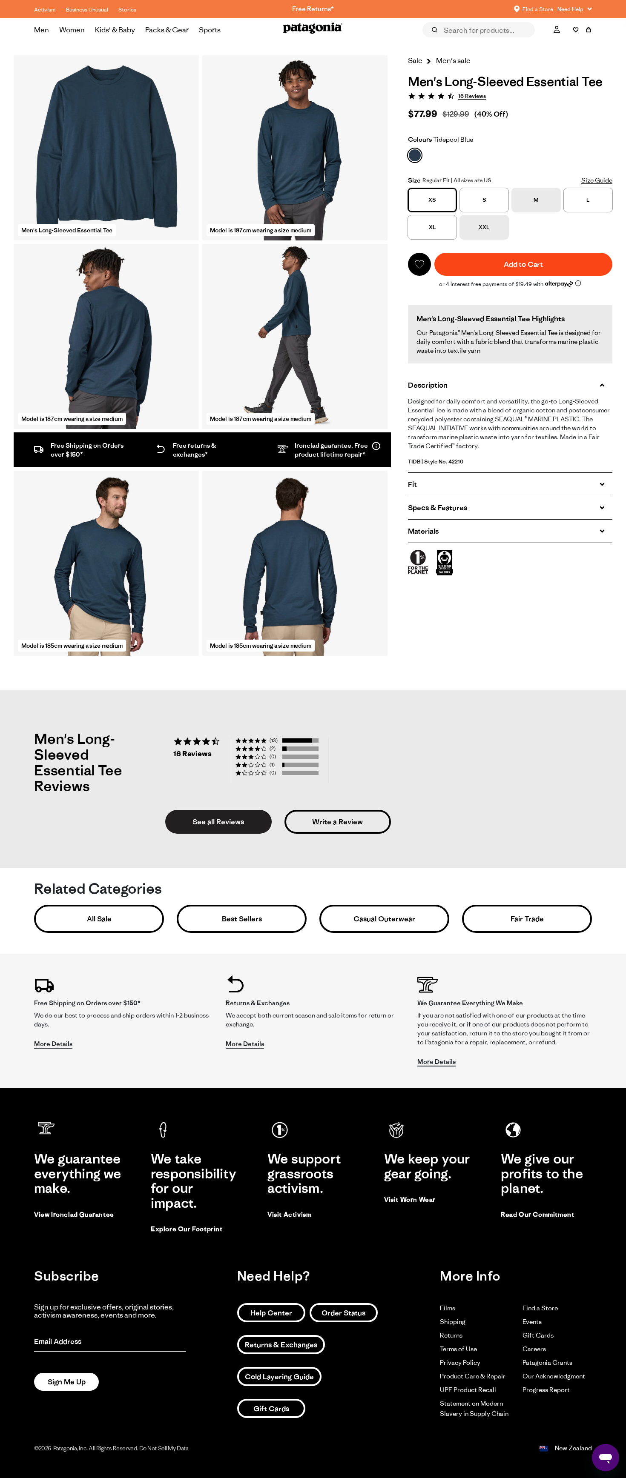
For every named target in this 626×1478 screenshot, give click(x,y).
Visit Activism (289, 1214)
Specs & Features (437, 507)
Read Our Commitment (537, 1214)
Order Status (343, 1313)
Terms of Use (458, 1349)
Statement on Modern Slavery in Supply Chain (474, 1408)
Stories (127, 9)
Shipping (452, 1322)
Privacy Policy (460, 1362)
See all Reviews (218, 821)
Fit (412, 484)
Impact (525, 41)
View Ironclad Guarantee (74, 1214)
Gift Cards (271, 1408)
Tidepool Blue (440, 139)
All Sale (99, 918)
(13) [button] (274, 740)
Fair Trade (527, 918)
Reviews (444, 41)
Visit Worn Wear (410, 1199)
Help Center (271, 1313)
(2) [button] (273, 748)
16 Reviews (472, 96)
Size (414, 180)
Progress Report (546, 1390)
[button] (419, 264)
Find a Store (540, 1308)
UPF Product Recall (468, 1390)
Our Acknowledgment (554, 1376)
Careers (534, 1349)
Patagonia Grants (547, 1362)
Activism (45, 9)
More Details (53, 1044)
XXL (484, 227)
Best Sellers (242, 918)
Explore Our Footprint (187, 1229)
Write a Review (337, 821)
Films (447, 1308)
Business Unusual (87, 9)
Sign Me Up (67, 1382)
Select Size (570, 42)
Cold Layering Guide (279, 1376)
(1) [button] (272, 764)
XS (432, 199)
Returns (451, 1335)
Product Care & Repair (472, 1376)
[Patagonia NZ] (313, 30)
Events (532, 1322)
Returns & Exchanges (281, 1344)
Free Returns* (313, 9)
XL (432, 227)
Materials (423, 531)
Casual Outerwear (384, 918)
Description (428, 385)
